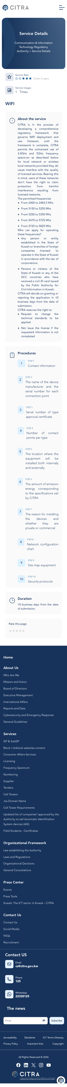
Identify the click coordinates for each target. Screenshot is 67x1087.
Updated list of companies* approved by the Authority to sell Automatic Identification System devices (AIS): (31, 819)
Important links (35, 1044)
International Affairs (15, 702)
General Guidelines (15, 722)
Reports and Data (14, 708)
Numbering (10, 775)
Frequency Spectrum (16, 768)
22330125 (22, 996)
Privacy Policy (10, 1044)
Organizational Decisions (18, 864)
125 (18, 981)
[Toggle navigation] (62, 7)
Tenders (8, 788)
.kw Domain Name (14, 801)
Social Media (11, 929)
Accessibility (10, 1037)
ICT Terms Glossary (53, 1037)
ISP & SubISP (11, 741)
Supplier (8, 781)
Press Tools (10, 896)
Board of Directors (15, 689)
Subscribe (56, 1020)
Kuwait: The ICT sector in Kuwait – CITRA (28, 903)
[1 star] (10, 630)
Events (7, 890)
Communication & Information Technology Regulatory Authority (34, 47)
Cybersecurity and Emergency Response (28, 715)
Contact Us (10, 922)
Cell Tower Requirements (19, 808)
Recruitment (11, 942)
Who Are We (11, 675)
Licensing (9, 761)
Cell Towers (10, 794)
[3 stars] (17, 630)
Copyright (58, 1044)
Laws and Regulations (16, 857)
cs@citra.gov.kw (26, 966)
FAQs (6, 936)
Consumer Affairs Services (19, 755)
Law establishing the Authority (22, 850)
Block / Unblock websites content (24, 748)
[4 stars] (20, 630)
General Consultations (17, 870)
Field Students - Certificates (20, 831)
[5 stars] (23, 630)
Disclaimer (29, 1037)
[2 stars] (13, 630)
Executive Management (18, 695)
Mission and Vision (15, 682)
